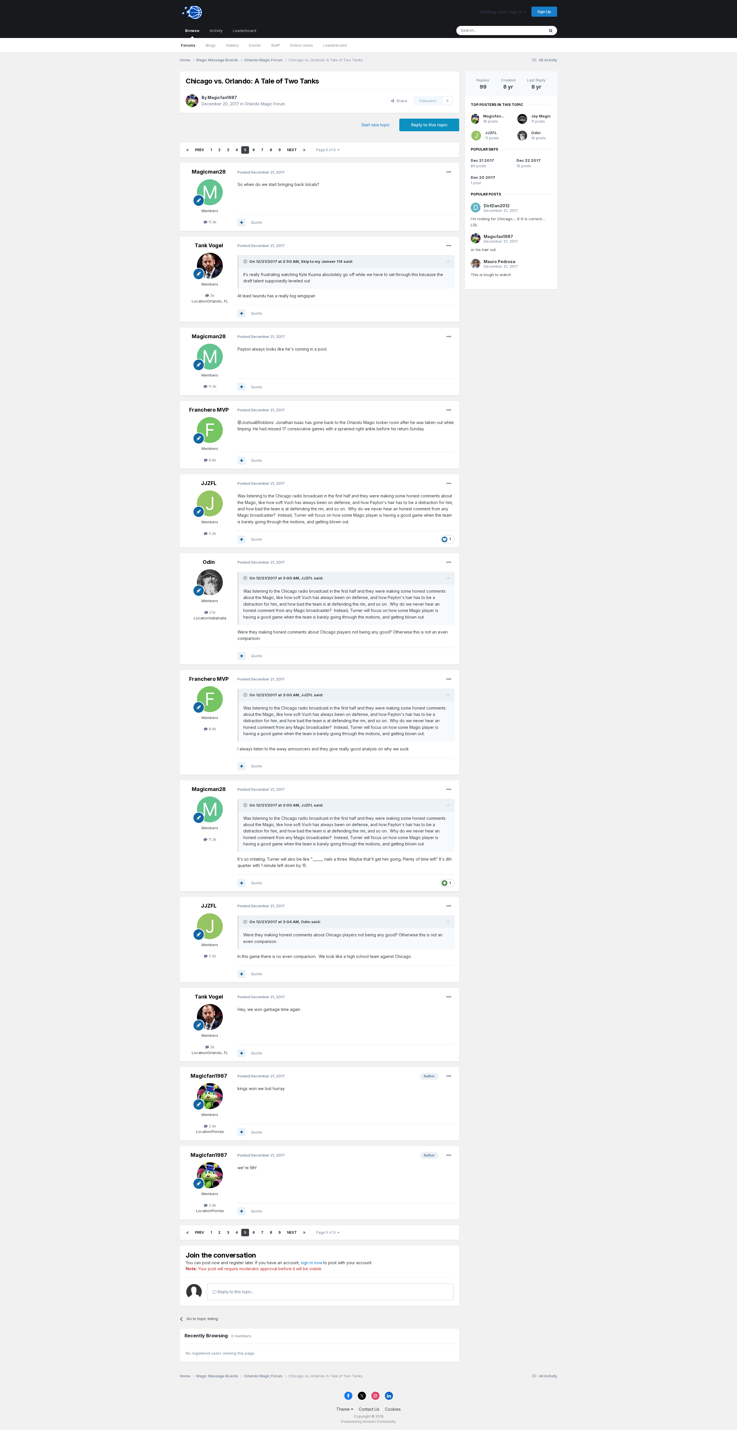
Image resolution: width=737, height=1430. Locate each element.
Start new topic (375, 124)
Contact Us (369, 1409)
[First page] (187, 150)
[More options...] (449, 172)
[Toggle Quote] (245, 261)
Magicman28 (209, 172)
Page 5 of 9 (326, 150)
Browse (192, 30)
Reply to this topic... (235, 1291)
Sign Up (544, 11)
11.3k (211, 222)
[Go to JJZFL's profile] (210, 503)
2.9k (212, 1126)
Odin (209, 562)
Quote (256, 222)
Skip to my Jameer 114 (322, 261)
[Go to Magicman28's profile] (210, 192)
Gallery (232, 45)
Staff (275, 45)
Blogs (211, 45)
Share (400, 100)
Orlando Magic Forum (264, 103)
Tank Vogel (209, 245)
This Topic (527, 30)
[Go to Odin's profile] (210, 582)
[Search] (550, 30)
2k (211, 295)
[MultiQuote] (242, 222)
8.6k (212, 460)
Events (255, 45)
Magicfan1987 (222, 97)
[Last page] (304, 150)
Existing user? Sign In (502, 11)
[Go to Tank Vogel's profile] (210, 266)
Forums (188, 45)
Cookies (393, 1409)
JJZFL (208, 483)
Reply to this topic (429, 124)
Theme (343, 1409)
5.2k (212, 533)
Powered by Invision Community (368, 1421)
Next (292, 150)
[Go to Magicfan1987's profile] (192, 100)
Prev (199, 150)
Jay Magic (541, 116)
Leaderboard (335, 45)
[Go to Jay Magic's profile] (522, 119)
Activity (216, 30)
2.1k (212, 612)
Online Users (301, 45)
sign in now (311, 1262)
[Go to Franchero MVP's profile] (210, 430)
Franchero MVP (209, 410)
